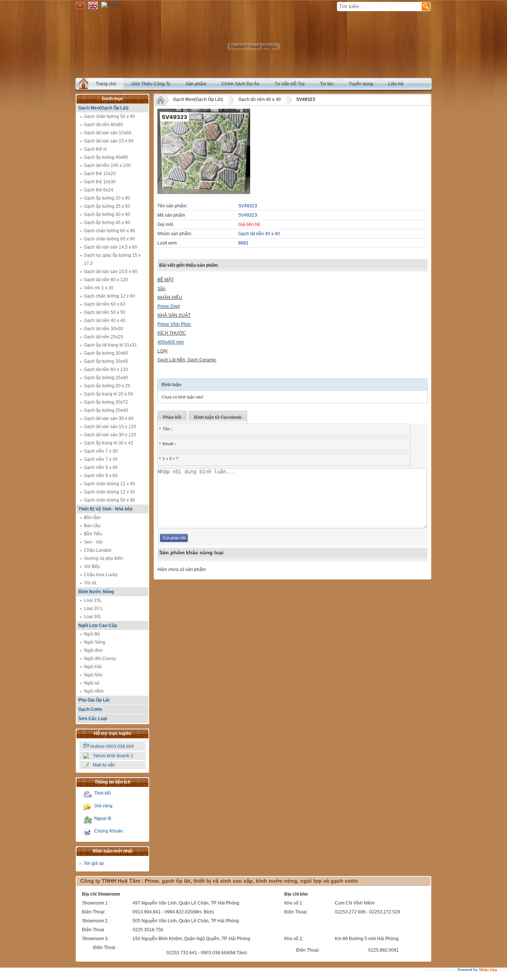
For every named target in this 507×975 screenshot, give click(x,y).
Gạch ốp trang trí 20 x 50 (108, 394)
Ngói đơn (93, 650)
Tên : (166, 429)
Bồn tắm (92, 517)
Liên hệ (395, 83)
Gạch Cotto (90, 709)
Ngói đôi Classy (100, 658)
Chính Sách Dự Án (240, 83)
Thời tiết (102, 793)
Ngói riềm (94, 691)
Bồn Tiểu (93, 533)
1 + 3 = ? (169, 458)
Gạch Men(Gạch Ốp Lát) (103, 108)
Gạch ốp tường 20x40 (106, 410)
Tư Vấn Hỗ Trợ (290, 83)
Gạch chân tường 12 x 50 (109, 492)
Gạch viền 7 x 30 (101, 451)
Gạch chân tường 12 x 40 (109, 483)
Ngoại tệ (102, 818)
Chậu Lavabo (97, 550)
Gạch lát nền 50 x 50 (104, 312)
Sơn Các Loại (92, 718)
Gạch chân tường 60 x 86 (109, 230)
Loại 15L (93, 600)
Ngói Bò (92, 634)
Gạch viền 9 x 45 (101, 467)
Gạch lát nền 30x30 (103, 328)
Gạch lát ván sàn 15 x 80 (109, 141)
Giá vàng (103, 805)
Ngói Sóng (94, 642)
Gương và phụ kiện (103, 558)
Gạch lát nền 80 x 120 (106, 279)
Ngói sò (91, 683)
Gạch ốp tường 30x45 (106, 361)
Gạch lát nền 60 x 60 (104, 304)
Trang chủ (106, 83)
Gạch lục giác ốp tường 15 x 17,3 (112, 259)
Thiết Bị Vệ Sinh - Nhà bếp (105, 509)
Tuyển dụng (361, 83)
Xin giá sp (94, 863)
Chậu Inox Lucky (101, 574)
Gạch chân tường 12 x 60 (109, 296)
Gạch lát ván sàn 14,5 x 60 (110, 247)
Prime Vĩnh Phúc (174, 324)
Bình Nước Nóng (96, 591)
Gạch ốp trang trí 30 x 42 (108, 443)
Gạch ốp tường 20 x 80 (107, 198)
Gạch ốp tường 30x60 (106, 353)
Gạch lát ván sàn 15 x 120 (110, 426)
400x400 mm (170, 342)
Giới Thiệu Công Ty (150, 83)
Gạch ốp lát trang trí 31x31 (110, 345)
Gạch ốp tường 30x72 (106, 402)
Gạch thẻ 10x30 (100, 181)
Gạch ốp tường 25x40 (106, 377)
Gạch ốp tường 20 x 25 (107, 385)
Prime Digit (168, 306)
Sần (161, 288)
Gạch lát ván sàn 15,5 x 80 (110, 271)
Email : (167, 443)
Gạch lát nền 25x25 (103, 336)
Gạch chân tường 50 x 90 (109, 116)
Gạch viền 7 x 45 (101, 459)
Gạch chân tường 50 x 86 (109, 500)
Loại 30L (93, 616)
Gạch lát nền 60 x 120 (106, 369)
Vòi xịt (90, 582)
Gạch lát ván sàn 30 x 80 (109, 418)
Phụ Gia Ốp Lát (93, 700)
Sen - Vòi (93, 542)
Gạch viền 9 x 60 (101, 475)
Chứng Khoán (108, 831)
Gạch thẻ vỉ (95, 149)
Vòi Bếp (92, 566)
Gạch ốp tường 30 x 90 (107, 214)
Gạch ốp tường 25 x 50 (107, 206)
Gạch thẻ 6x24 (98, 190)
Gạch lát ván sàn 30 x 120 (110, 434)
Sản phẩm (196, 83)
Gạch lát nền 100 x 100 (107, 165)
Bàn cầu (92, 525)
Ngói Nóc (93, 674)
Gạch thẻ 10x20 (100, 173)
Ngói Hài (93, 666)
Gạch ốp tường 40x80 (106, 157)
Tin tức (327, 83)
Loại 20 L (93, 608)
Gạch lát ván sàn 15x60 (107, 132)
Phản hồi (172, 417)
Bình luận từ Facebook (218, 417)
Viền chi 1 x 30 (99, 287)
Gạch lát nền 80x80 (103, 124)
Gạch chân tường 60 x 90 (109, 239)
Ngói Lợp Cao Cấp (97, 625)
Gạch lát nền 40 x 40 (104, 320)
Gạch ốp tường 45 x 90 (107, 222)
